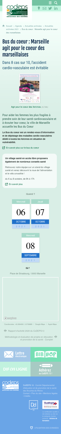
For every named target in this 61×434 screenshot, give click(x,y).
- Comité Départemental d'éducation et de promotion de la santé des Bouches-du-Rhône (39, 388)
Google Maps (40, 324)
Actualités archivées (33, 25)
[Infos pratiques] (39, 8)
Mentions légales (50, 393)
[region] (31, 300)
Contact (26, 393)
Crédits (27, 395)
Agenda (18, 25)
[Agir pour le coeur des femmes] (29, 88)
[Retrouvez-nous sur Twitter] (50, 8)
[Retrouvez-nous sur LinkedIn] (56, 8)
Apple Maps (52, 324)
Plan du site (36, 393)
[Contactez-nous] (44, 8)
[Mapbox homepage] (10, 318)
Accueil (9, 25)
